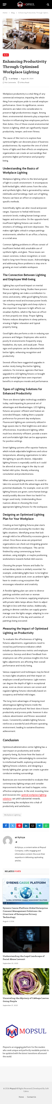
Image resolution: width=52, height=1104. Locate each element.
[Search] (47, 4)
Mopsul (13, 1088)
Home (21, 1097)
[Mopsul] (26, 4)
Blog (6, 55)
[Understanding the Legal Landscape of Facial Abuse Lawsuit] (26, 939)
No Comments (10, 82)
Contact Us (31, 1097)
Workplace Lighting (12, 815)
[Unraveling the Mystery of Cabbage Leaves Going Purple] (26, 981)
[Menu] (4, 4)
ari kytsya (14, 79)
